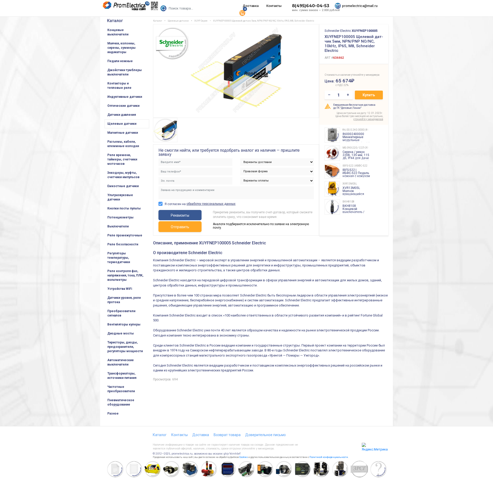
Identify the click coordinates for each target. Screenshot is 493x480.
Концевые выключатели (117, 32)
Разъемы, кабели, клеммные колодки (123, 144)
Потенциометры (120, 217)
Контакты (274, 6)
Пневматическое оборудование (120, 402)
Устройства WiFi (119, 289)
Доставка (251, 6)
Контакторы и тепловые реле (119, 86)
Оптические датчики (123, 106)
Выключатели (118, 226)
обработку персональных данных (210, 204)
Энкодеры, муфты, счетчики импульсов (123, 175)
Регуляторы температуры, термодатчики (118, 258)
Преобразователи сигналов (121, 313)
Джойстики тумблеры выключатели (124, 72)
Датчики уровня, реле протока (124, 300)
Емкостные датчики (123, 186)
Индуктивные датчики (124, 97)
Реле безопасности (122, 244)
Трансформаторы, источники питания (121, 376)
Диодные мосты (120, 333)
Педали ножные (120, 61)
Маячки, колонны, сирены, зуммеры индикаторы (121, 48)
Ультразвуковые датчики (120, 197)
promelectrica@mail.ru (359, 6)
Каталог (115, 20)
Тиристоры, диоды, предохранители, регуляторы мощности (125, 347)
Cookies (243, 457)
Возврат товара (227, 435)
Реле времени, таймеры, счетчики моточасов (122, 159)
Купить (369, 95)
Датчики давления (121, 115)
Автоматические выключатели (120, 362)
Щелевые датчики (121, 124)
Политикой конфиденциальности (328, 457)
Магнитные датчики (122, 133)
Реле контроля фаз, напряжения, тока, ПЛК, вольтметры (125, 275)
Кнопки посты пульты (124, 208)
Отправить (180, 227)
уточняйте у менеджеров (368, 119)
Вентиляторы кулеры (123, 324)
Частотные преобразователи (121, 389)
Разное (113, 413)
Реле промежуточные (124, 235)
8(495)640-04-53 (310, 5)
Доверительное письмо (265, 435)
